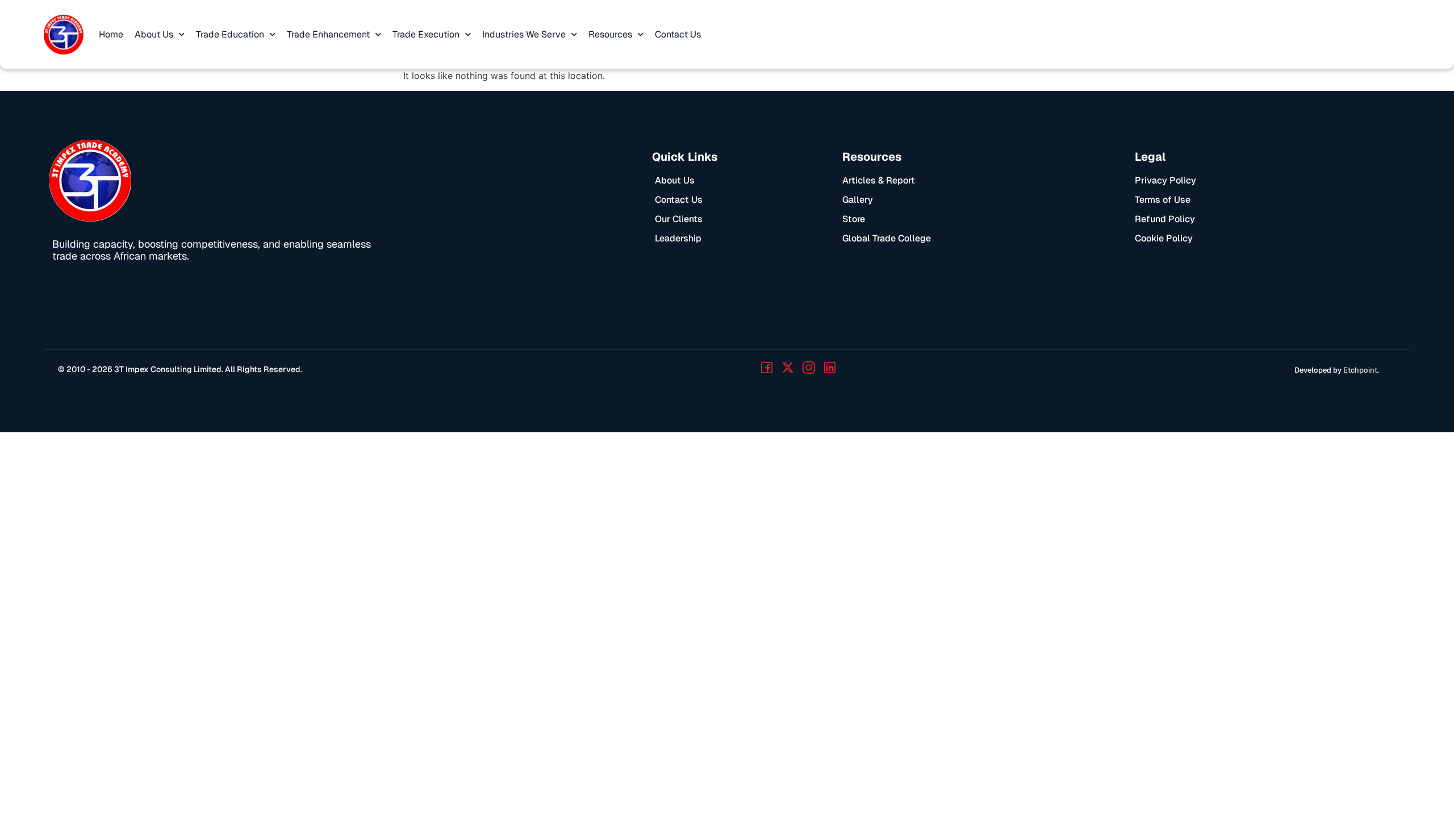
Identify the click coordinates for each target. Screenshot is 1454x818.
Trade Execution (425, 34)
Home (111, 34)
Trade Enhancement (328, 34)
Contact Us (678, 34)
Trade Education (230, 34)
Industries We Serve (524, 34)
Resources (610, 34)
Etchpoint (1360, 370)
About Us (154, 34)
